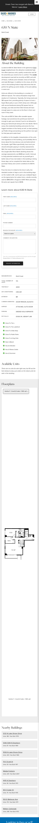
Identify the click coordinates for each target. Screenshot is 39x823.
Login (32, 14)
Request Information (13, 263)
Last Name (6, 206)
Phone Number (7, 223)
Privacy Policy (6, 258)
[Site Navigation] (36, 2)
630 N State (17, 21)
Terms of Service (16, 258)
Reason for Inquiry (9, 230)
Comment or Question (10, 238)
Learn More (23, 7)
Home (3, 21)
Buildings (9, 21)
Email (5, 213)
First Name (6, 197)
